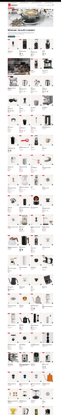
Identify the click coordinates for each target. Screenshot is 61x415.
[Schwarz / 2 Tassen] (45, 211)
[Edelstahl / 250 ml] (20, 91)
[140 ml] (34, 170)
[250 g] (11, 347)
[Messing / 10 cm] (34, 130)
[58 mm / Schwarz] (13, 111)
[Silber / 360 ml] (34, 110)
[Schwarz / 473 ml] (22, 210)
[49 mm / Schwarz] (20, 111)
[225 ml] (36, 170)
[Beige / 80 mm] (11, 210)
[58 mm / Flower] (24, 111)
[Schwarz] (20, 54)
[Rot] (22, 229)
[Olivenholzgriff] (20, 250)
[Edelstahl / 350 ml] (22, 91)
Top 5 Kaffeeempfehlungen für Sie (24, 2)
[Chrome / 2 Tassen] (34, 91)
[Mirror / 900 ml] (13, 289)
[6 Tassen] (24, 190)
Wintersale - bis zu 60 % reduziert (34, 19)
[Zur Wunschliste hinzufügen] (17, 39)
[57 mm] (32, 230)
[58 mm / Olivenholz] (13, 190)
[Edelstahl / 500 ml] (24, 91)
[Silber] (34, 328)
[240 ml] (9, 271)
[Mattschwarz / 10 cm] (32, 130)
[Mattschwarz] (32, 54)
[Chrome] (34, 54)
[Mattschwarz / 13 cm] (36, 130)
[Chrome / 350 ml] (43, 91)
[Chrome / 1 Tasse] (32, 91)
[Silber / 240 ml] (32, 110)
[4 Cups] (34, 289)
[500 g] (9, 347)
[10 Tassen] (20, 190)
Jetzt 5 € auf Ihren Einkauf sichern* (12, 2)
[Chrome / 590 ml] (45, 91)
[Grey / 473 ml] (20, 169)
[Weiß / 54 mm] (9, 169)
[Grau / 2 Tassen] (43, 211)
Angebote (10, 28)
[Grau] (43, 367)
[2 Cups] (32, 289)
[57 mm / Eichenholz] (22, 111)
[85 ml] (32, 170)
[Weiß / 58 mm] (11, 169)
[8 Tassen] (22, 190)
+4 (37, 91)
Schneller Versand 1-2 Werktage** (49, 2)
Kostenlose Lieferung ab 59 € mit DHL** (37, 2)
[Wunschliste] (50, 5)
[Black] (20, 130)
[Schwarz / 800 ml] (11, 151)
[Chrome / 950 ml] (47, 91)
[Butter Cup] (24, 130)
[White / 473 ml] (22, 169)
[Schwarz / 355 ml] (20, 210)
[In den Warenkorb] (17, 48)
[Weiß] (22, 54)
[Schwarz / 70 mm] (9, 210)
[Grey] (32, 308)
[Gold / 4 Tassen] (43, 229)
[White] (22, 347)
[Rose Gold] (22, 328)
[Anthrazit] (32, 250)
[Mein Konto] (48, 5)
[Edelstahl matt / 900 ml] (11, 289)
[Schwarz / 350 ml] (9, 151)
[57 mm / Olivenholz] (11, 190)
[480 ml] (11, 271)
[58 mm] (11, 130)
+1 (37, 130)
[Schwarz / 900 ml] (9, 289)
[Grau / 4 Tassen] (47, 211)
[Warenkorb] (52, 5)
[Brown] (22, 130)
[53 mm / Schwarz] (9, 111)
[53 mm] (9, 130)
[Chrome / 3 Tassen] (36, 91)
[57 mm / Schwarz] (11, 111)
